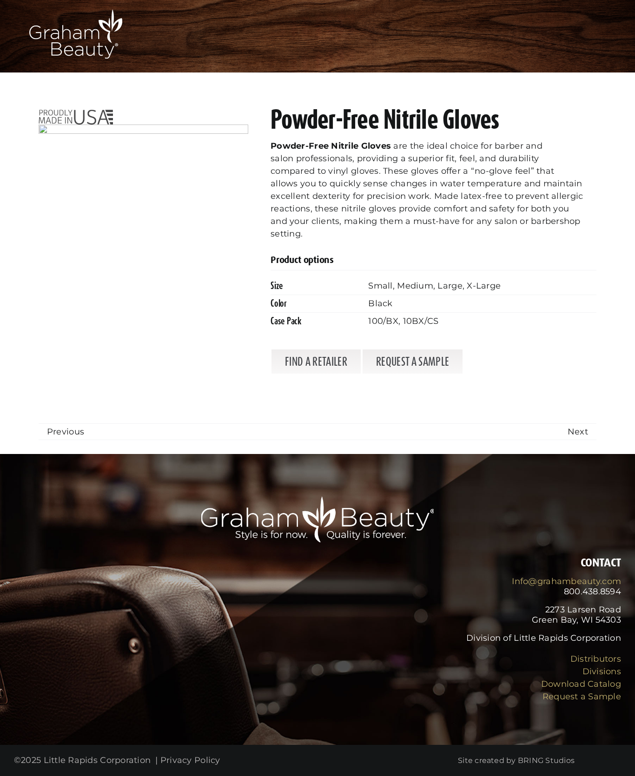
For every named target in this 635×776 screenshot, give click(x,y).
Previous (65, 432)
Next (578, 432)
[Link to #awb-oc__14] (597, 42)
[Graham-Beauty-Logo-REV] (75, 13)
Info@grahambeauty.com (566, 581)
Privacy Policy (190, 760)
